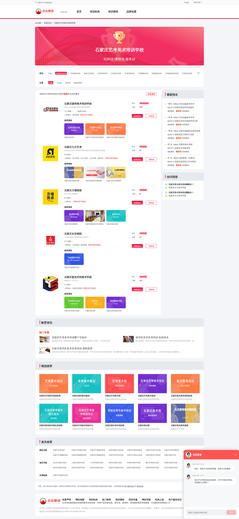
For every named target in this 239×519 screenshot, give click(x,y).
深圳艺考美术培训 (115, 462)
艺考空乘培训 (130, 73)
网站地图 (80, 499)
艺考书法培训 (187, 73)
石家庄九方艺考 (73, 147)
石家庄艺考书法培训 (116, 455)
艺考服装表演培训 (172, 73)
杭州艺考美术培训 (59, 467)
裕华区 (67, 82)
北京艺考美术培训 (59, 462)
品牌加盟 (131, 11)
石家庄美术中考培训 (153, 455)
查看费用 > (186, 111)
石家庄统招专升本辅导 (184, 107)
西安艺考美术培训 (133, 467)
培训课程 (113, 11)
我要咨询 (137, 116)
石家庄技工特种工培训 (184, 135)
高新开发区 (78, 82)
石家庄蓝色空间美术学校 (78, 277)
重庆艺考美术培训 (152, 462)
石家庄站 (48, 22)
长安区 (59, 82)
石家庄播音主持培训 (116, 450)
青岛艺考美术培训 (78, 467)
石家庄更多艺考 (170, 455)
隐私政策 (140, 486)
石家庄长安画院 (73, 233)
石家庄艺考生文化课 (134, 455)
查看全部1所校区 (86, 114)
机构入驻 (159, 499)
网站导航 (146, 499)
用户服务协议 (129, 486)
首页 (79, 11)
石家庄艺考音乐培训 (153, 450)
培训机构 (95, 11)
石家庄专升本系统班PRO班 (186, 121)
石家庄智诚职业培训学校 (189, 131)
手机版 (186, 2)
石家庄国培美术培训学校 (78, 103)
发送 (231, 512)
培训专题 (133, 499)
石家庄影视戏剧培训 (79, 455)
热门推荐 (106, 499)
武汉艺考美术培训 (170, 467)
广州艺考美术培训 (96, 462)
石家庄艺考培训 (59, 450)
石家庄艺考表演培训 (134, 450)
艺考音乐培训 (116, 73)
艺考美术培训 (61, 73)
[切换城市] (48, 2)
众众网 (38, 22)
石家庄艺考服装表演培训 (98, 455)
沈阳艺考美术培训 (152, 467)
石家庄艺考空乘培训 (171, 450)
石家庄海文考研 (186, 144)
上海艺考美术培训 (78, 462)
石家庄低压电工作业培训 (185, 162)
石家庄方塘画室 (73, 190)
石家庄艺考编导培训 (97, 450)
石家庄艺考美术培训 (79, 450)
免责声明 (66, 499)
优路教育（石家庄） (187, 158)
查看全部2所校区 (111, 158)
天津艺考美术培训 (133, 462)
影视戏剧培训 (157, 73)
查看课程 (151, 94)
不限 (50, 73)
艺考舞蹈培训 (143, 73)
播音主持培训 (89, 73)
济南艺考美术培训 (170, 462)
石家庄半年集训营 (182, 148)
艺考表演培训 (102, 73)
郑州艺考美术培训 (96, 467)
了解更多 (151, 116)
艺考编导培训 (75, 73)
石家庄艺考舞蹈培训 (60, 455)
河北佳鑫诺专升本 (186, 104)
